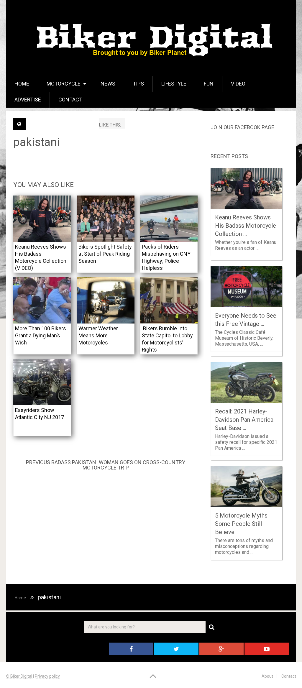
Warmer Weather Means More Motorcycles (98, 335)
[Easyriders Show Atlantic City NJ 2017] (42, 382)
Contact (70, 99)
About (267, 676)
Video (238, 84)
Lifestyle (173, 84)
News (108, 84)
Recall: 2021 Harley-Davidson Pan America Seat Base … (244, 419)
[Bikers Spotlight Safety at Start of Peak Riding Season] (105, 219)
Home (21, 84)
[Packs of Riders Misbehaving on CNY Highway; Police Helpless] (169, 219)
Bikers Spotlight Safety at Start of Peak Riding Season (105, 254)
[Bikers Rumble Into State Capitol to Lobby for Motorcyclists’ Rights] (169, 300)
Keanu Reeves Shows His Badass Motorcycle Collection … (245, 225)
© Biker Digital (19, 676)
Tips (138, 84)
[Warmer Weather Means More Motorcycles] (105, 300)
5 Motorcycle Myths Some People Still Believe (241, 524)
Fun (209, 84)
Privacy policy (47, 676)
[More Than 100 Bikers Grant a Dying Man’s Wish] (42, 300)
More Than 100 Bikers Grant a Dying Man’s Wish (40, 335)
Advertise (27, 99)
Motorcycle (64, 84)
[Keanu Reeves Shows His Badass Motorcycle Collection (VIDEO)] (42, 219)
